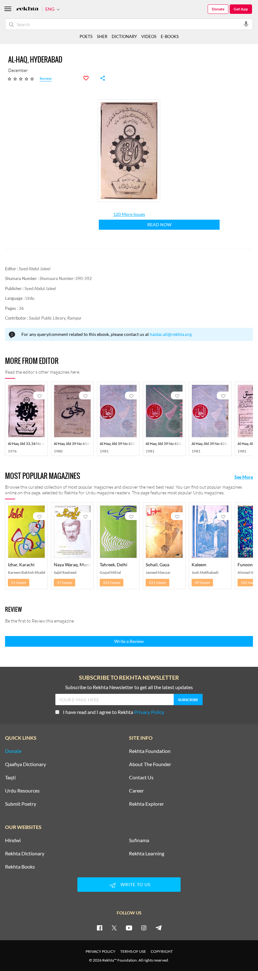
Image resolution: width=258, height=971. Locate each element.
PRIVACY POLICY (100, 951)
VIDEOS (148, 36)
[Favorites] (89, 78)
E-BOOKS (170, 36)
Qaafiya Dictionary (25, 764)
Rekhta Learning (146, 853)
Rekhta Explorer (146, 803)
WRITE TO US (135, 884)
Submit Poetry (20, 803)
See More (243, 477)
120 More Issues (129, 214)
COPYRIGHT (162, 951)
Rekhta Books (20, 866)
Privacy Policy (149, 712)
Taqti (10, 777)
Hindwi (13, 840)
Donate (218, 9)
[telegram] (159, 928)
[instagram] (144, 928)
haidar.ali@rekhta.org (171, 334)
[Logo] (27, 9)
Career (136, 790)
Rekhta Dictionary (24, 853)
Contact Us (141, 777)
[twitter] (114, 928)
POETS (86, 36)
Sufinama (139, 840)
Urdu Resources (22, 790)
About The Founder (150, 764)
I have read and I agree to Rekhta (113, 712)
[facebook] (99, 928)
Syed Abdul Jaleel (34, 268)
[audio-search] (246, 24)
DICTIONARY (124, 36)
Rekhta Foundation (150, 751)
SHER (102, 36)
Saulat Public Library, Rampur (55, 318)
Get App (241, 9)
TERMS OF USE (133, 951)
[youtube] (129, 928)
